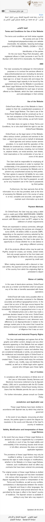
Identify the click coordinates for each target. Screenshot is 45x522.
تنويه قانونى (32, 517)
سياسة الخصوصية (29, 519)
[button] (16, 11)
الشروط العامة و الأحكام (17, 517)
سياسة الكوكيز (15, 519)
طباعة (41, 14)
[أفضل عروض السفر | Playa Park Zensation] (35, 3)
